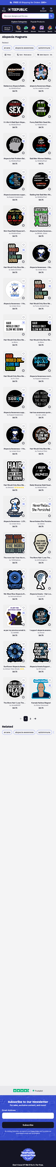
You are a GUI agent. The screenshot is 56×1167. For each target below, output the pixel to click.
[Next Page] (35, 718)
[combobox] (25, 16)
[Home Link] (17, 9)
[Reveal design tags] (23, 80)
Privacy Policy (34, 1131)
